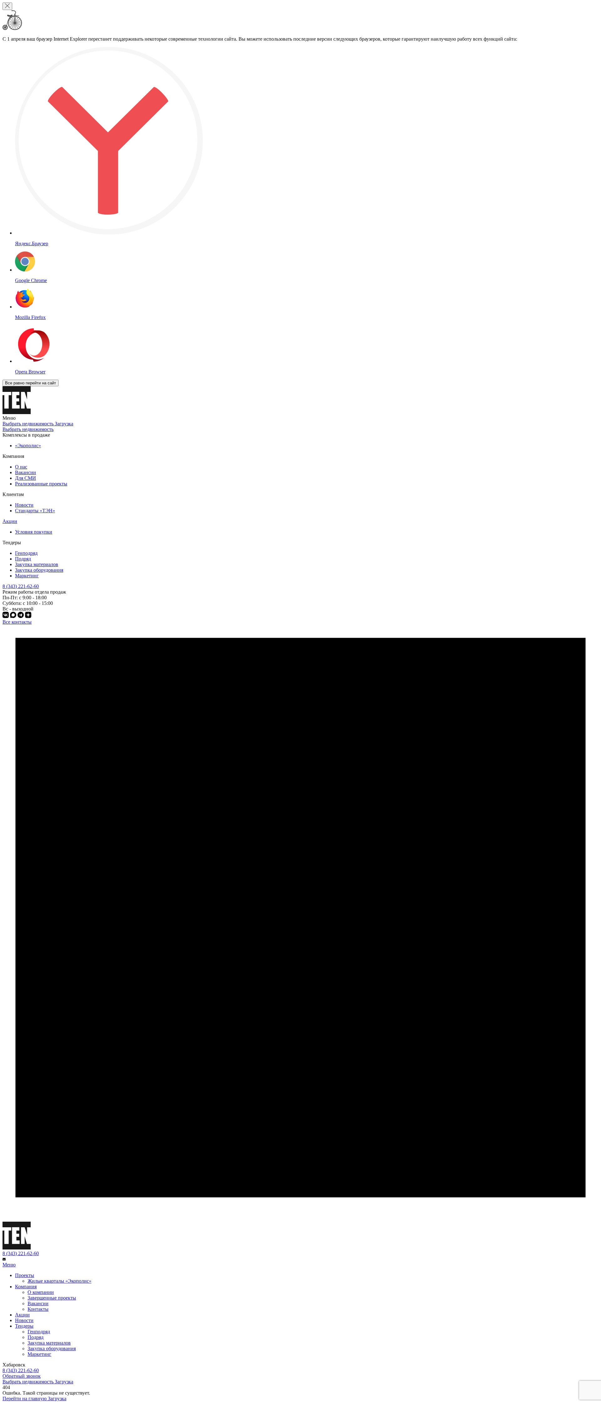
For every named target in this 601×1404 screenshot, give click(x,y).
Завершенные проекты (52, 1297)
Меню (9, 1264)
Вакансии (25, 472)
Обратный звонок (22, 1376)
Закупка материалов (36, 564)
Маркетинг (27, 575)
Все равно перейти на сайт (30, 383)
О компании (41, 1292)
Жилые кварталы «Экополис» (59, 1281)
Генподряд (26, 553)
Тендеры (24, 1326)
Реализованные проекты (41, 483)
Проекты (24, 1275)
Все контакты (17, 622)
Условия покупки (33, 532)
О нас (21, 466)
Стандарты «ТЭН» (35, 510)
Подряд (23, 558)
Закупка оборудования (39, 570)
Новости (24, 505)
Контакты (38, 1309)
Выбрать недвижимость (28, 429)
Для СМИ (25, 478)
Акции (10, 521)
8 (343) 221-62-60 (21, 1253)
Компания (26, 1286)
